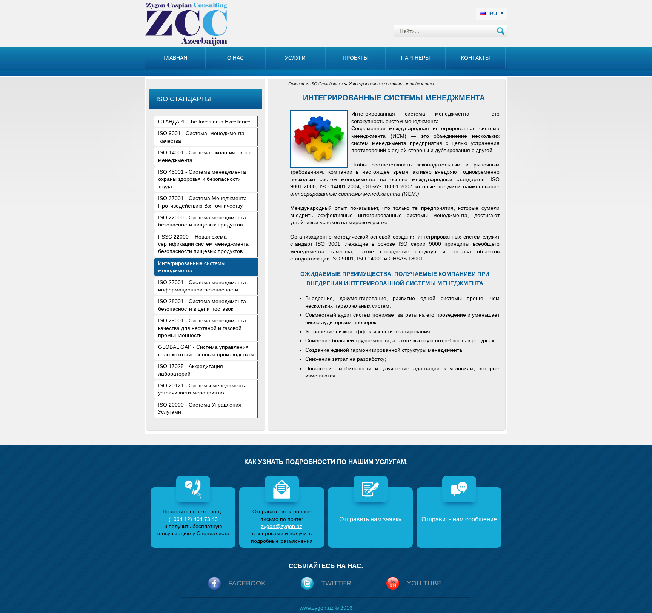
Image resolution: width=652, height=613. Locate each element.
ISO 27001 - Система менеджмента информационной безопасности (202, 286)
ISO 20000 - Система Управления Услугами (199, 408)
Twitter (336, 583)
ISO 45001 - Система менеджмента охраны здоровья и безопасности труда (202, 179)
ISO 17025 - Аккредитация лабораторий (190, 369)
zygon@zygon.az (281, 526)
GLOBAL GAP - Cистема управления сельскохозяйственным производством (206, 350)
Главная (175, 58)
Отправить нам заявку (370, 519)
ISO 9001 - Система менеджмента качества (201, 136)
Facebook (247, 583)
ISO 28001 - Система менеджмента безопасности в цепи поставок (202, 304)
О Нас (235, 58)
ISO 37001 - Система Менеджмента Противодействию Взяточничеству (202, 201)
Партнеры (415, 58)
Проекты (355, 58)
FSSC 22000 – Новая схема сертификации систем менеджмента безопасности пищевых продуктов (203, 244)
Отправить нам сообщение (459, 519)
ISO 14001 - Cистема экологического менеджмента (204, 156)
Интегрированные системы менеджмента (191, 266)
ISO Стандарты (326, 84)
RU (493, 14)
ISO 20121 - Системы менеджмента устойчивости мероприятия (202, 389)
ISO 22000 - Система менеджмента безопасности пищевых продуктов (202, 221)
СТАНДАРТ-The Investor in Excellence (204, 122)
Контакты (475, 58)
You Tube (424, 583)
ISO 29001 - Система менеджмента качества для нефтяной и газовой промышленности (202, 327)
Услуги (295, 58)
